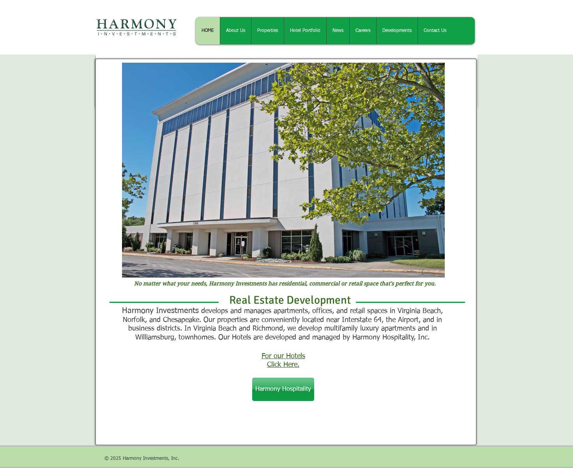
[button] (283, 170)
